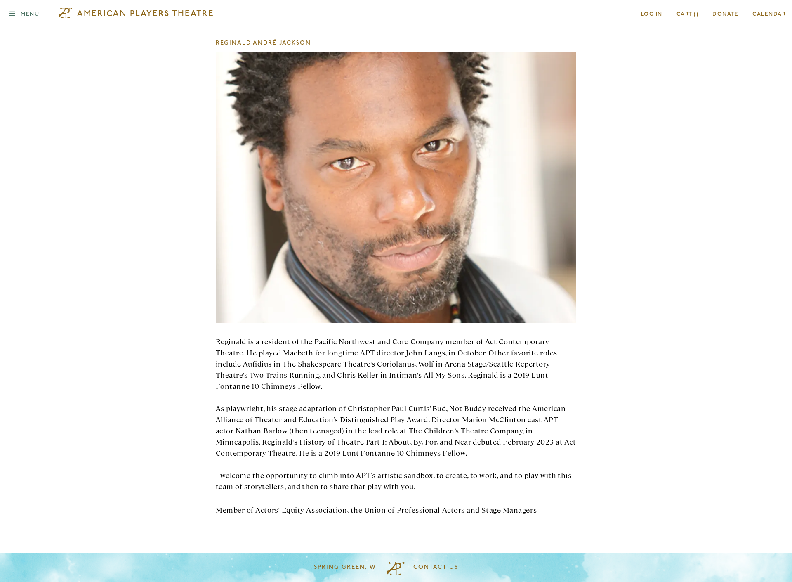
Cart (687, 14)
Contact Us (435, 567)
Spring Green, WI (346, 567)
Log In (651, 14)
